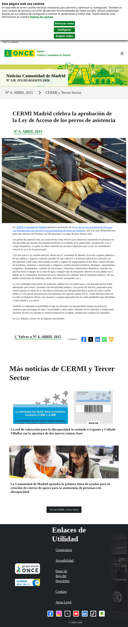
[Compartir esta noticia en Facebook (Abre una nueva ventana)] (83, 339)
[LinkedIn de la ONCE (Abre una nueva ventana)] (84, 613)
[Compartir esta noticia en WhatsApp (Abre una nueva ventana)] (104, 339)
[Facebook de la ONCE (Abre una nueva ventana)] (50, 613)
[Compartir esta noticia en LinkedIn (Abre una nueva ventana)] (97, 339)
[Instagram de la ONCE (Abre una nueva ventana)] (59, 613)
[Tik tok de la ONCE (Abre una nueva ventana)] (93, 613)
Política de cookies (41, 16)
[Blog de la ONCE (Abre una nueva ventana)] (102, 613)
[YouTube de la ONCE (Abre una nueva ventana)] (76, 613)
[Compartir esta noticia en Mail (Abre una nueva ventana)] (111, 339)
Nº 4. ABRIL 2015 (19, 93)
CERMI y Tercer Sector (63, 93)
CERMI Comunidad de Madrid (31, 227)
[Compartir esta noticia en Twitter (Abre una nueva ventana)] (90, 339)
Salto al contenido (11, 42)
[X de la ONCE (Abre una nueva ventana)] (67, 613)
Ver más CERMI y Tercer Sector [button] (64, 510)
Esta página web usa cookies (23, 3)
